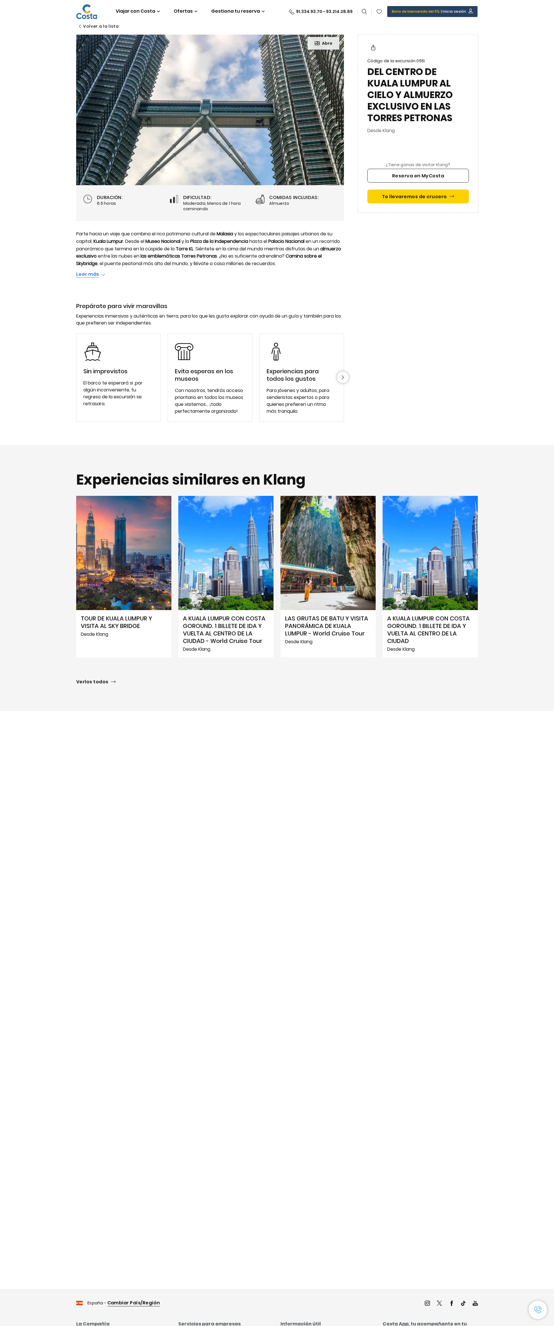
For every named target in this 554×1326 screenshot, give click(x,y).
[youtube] (475, 1304)
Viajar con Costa (135, 11)
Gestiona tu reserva (235, 11)
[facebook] (451, 1304)
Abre (327, 43)
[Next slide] (343, 377)
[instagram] (427, 1304)
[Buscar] (364, 11)
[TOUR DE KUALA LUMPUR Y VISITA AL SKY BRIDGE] (123, 576)
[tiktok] (463, 1304)
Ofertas (183, 11)
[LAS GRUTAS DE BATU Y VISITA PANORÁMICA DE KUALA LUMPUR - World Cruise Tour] (328, 576)
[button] (379, 11)
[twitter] (439, 1304)
